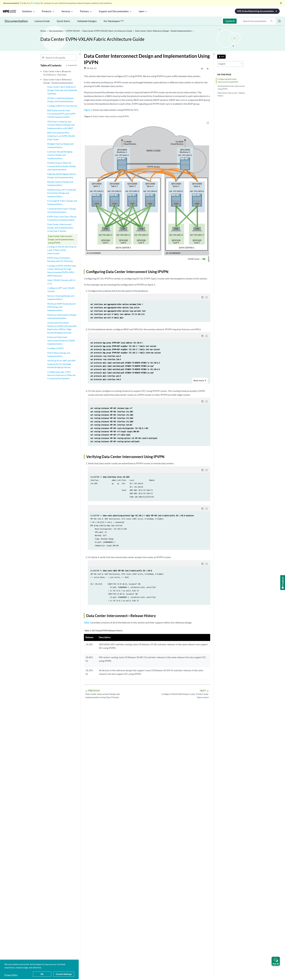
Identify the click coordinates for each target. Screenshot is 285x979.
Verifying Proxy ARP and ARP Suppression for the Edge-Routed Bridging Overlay (61, 363)
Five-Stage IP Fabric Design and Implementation (62, 202)
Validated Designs (87, 21)
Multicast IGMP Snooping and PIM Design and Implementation (61, 307)
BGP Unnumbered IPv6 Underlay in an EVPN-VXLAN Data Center (61, 136)
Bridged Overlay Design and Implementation (60, 145)
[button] (276, 961)
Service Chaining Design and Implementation (60, 297)
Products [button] (46, 11)
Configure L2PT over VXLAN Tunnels (61, 289)
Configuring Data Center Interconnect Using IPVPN (228, 80)
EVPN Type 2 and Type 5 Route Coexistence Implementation (61, 218)
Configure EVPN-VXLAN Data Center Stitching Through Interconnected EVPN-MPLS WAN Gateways (61, 270)
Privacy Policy (11, 975)
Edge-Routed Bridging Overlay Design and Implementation (61, 175)
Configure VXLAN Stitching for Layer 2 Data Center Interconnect (62, 250)
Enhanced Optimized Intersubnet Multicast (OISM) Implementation (61, 340)
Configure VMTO (55, 348)
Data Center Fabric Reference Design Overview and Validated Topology (62, 90)
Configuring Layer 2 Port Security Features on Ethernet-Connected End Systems (61, 375)
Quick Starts (63, 21)
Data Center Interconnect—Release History (231, 94)
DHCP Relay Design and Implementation (58, 354)
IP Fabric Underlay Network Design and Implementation (60, 100)
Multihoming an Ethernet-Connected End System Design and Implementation (61, 166)
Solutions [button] (27, 11)
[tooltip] (221, 57)
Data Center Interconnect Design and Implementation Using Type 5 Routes (60, 227)
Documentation (16, 21)
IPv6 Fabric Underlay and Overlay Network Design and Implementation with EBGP (61, 124)
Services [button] (65, 11)
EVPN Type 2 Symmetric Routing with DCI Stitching (60, 259)
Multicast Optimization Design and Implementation (61, 316)
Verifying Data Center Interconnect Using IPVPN (231, 87)
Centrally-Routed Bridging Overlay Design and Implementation (59, 155)
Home (43, 31)
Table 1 (87, 622)
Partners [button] (84, 11)
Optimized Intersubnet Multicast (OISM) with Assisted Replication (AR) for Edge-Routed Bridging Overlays (61, 327)
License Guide (42, 21)
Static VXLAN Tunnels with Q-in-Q (61, 282)
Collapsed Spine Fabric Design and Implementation (61, 210)
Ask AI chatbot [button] (33, 3)
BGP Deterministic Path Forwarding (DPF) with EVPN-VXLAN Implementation (61, 113)
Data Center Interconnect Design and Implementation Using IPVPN (61, 239)
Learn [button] (141, 11)
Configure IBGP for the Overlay (62, 106)
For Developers (114, 21)
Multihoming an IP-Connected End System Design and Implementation (61, 193)
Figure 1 (88, 109)
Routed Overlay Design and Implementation (60, 183)
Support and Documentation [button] (114, 11)
